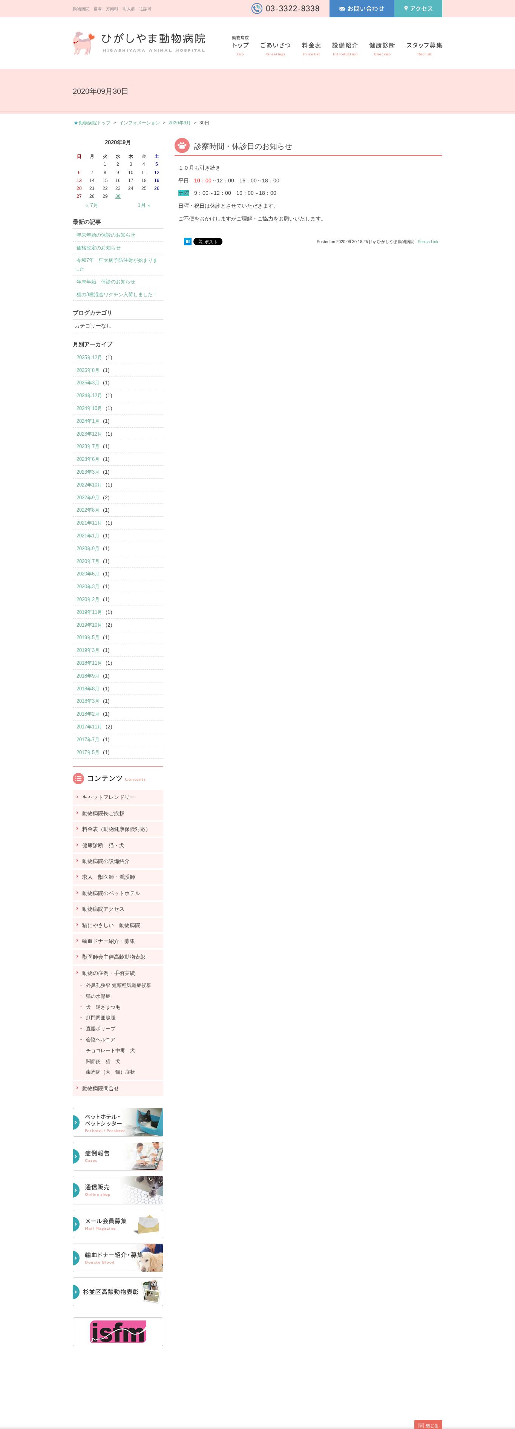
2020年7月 (88, 561)
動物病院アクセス (103, 909)
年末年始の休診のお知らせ (106, 235)
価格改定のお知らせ (99, 248)
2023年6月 (88, 459)
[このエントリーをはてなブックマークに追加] (188, 241)
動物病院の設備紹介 (106, 861)
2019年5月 (88, 637)
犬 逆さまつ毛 (103, 1007)
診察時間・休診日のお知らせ (243, 146)
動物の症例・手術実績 (108, 973)
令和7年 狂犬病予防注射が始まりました (116, 264)
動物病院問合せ (100, 1088)
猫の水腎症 (98, 996)
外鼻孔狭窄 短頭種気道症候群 (118, 985)
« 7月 (92, 205)
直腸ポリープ (100, 1028)
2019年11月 (89, 612)
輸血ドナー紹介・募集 (108, 941)
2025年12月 (89, 357)
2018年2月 (88, 714)
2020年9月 (180, 122)
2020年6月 (88, 574)
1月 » (144, 205)
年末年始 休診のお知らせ (106, 282)
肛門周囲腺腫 (100, 1017)
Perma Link (428, 241)
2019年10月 (89, 625)
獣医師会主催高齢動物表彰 (114, 957)
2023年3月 (88, 472)
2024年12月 (89, 395)
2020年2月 (88, 599)
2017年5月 (88, 752)
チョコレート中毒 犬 (110, 1050)
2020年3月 (88, 586)
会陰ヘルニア (100, 1039)
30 (118, 196)
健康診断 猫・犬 (103, 845)
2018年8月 (88, 689)
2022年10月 (89, 485)
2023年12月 (89, 434)
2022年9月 (88, 497)
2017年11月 (89, 727)
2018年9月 (88, 676)
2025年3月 (88, 383)
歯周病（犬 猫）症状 (110, 1072)
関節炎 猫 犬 (103, 1061)
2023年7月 (88, 446)
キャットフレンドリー (108, 797)
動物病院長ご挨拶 (103, 813)
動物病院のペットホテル (111, 893)
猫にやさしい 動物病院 (111, 925)
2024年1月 (88, 421)
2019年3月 (88, 650)
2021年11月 (89, 523)
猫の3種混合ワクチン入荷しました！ (117, 294)
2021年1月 (88, 536)
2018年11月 (89, 663)
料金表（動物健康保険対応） (116, 829)
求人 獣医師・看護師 (108, 877)
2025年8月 (88, 370)
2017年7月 (88, 739)
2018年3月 (88, 701)
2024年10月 (89, 408)
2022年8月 (88, 510)
